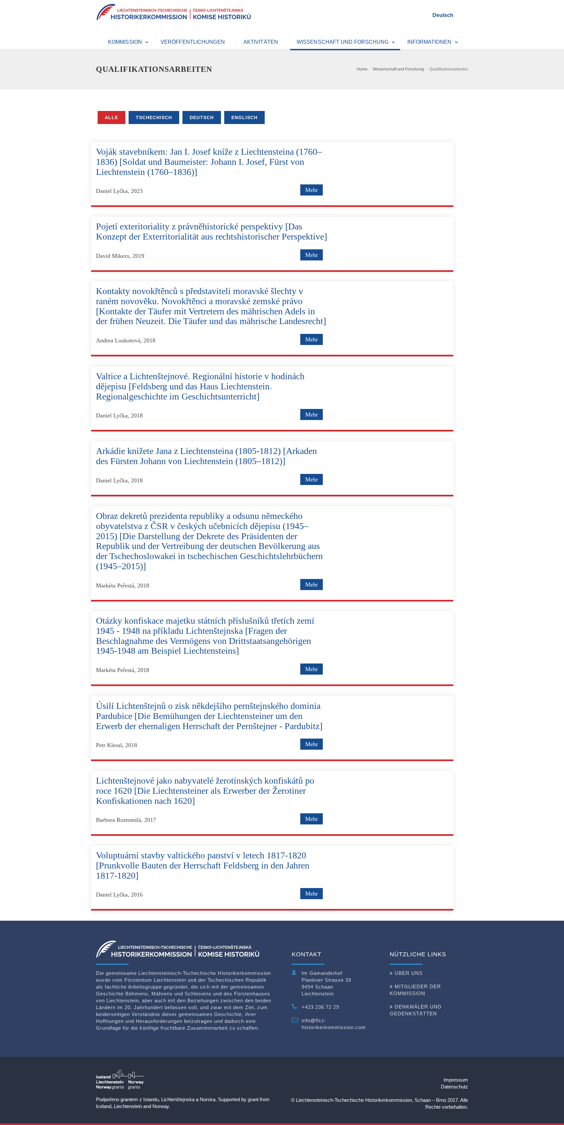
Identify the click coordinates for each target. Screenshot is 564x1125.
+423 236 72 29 (320, 1007)
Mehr (311, 190)
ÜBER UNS (409, 973)
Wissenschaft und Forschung (398, 69)
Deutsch (442, 15)
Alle (111, 117)
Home (362, 69)
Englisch (244, 117)
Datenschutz (454, 1086)
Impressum (456, 1080)
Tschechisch (154, 117)
